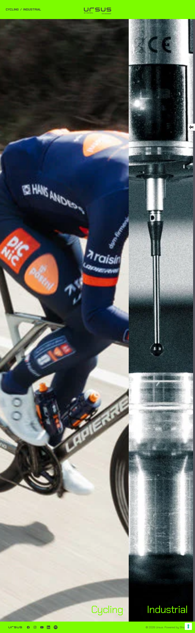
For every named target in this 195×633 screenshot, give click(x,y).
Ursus (159, 627)
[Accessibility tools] (191, 127)
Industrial (32, 9)
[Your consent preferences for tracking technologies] (188, 626)
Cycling (12, 9)
